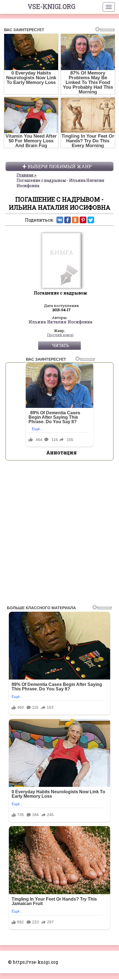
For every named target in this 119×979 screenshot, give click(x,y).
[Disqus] (59, 534)
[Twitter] (90, 220)
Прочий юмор (60, 335)
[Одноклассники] (75, 220)
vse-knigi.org (51, 6)
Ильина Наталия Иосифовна (60, 322)
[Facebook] (67, 220)
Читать (60, 345)
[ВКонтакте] (59, 220)
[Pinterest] (83, 220)
